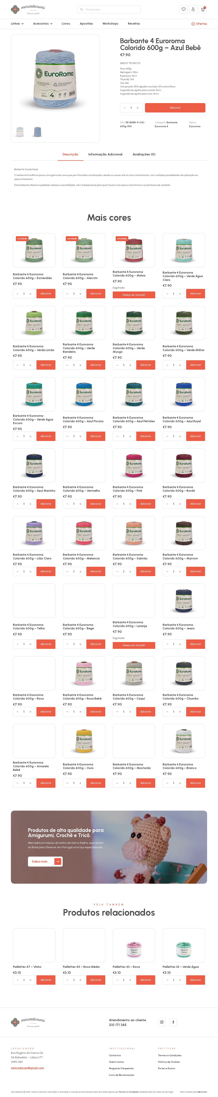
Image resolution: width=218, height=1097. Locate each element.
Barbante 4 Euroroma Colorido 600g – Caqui (129, 697)
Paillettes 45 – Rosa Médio (81, 967)
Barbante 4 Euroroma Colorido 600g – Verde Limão (33, 348)
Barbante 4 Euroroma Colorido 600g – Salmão (130, 556)
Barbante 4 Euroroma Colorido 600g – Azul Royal (182, 419)
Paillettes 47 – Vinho (27, 967)
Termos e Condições (170, 1055)
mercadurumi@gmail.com (27, 1068)
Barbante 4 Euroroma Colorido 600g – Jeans (179, 626)
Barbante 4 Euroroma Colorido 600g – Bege (78, 626)
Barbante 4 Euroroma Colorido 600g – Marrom (180, 556)
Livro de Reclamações (121, 1075)
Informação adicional (105, 154)
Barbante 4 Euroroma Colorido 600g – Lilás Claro (32, 556)
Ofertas (201, 24)
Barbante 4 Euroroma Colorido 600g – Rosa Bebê (82, 697)
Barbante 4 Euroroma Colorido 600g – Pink (128, 489)
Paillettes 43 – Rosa (126, 967)
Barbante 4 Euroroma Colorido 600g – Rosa (28, 697)
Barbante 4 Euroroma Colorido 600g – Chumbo (181, 697)
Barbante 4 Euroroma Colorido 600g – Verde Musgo (129, 348)
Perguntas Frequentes (121, 1068)
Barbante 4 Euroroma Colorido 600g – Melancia (81, 556)
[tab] (70, 154)
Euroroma (194, 126)
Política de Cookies (169, 1061)
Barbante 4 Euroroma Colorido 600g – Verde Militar (184, 348)
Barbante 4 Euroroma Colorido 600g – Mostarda (132, 766)
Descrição (70, 154)
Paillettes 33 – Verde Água (181, 967)
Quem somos (116, 1061)
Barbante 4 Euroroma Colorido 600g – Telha (29, 626)
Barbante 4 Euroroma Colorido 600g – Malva (129, 273)
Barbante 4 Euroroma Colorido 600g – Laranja (130, 624)
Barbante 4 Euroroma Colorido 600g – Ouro (78, 766)
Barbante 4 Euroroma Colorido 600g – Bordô (179, 489)
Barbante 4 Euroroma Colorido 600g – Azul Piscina (83, 419)
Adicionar (175, 107)
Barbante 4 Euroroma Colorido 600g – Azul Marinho (34, 489)
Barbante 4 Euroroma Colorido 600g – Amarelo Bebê (31, 766)
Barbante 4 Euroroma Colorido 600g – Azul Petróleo (134, 419)
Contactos (115, 1055)
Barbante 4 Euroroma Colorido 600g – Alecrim (80, 276)
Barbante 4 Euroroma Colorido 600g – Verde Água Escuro (33, 419)
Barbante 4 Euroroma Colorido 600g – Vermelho (81, 489)
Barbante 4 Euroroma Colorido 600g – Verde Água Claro (183, 276)
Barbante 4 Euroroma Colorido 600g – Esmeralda (32, 276)
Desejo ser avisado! (134, 294)
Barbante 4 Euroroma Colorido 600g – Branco (180, 766)
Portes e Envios (166, 1068)
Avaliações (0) (144, 154)
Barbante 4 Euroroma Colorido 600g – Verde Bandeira (79, 348)
